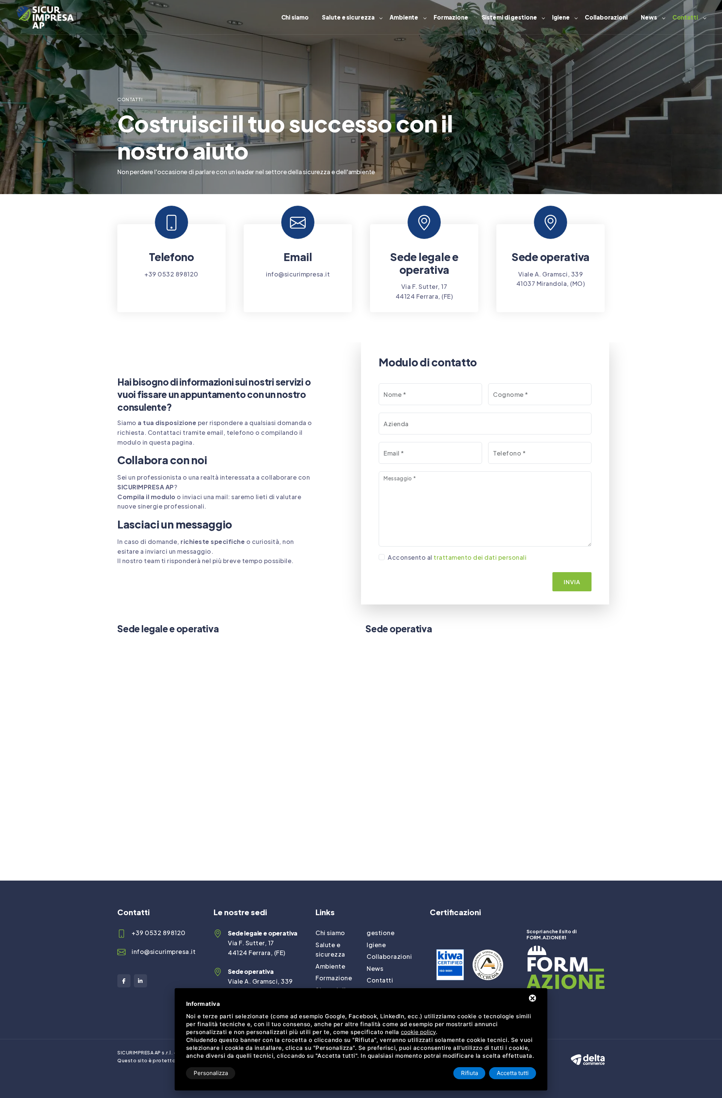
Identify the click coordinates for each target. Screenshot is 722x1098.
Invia (572, 581)
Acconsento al (457, 557)
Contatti (685, 17)
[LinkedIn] (140, 980)
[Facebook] (123, 980)
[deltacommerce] (588, 1053)
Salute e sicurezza (348, 17)
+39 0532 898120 (171, 274)
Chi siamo (295, 17)
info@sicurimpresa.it (298, 274)
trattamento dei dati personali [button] (480, 557)
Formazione (451, 17)
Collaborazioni (606, 17)
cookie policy (418, 1032)
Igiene (560, 17)
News (649, 17)
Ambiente (404, 17)
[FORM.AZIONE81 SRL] (565, 950)
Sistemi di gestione (509, 17)
